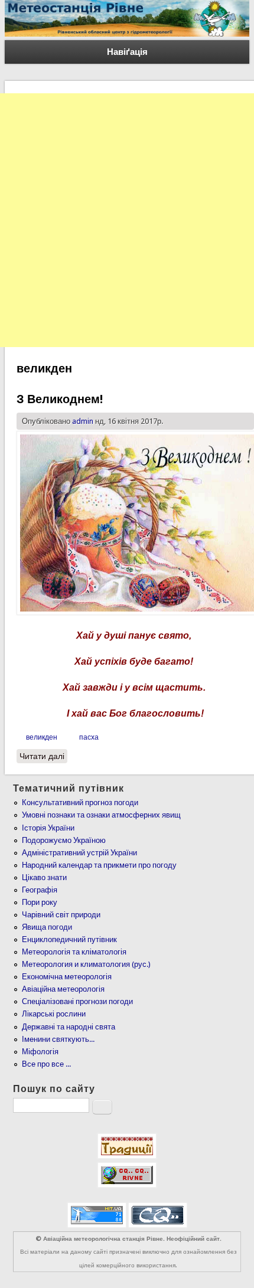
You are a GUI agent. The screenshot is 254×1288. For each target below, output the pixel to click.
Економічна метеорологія (67, 976)
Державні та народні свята (68, 1026)
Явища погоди (47, 927)
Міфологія (40, 1051)
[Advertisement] (127, 220)
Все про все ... (46, 1064)
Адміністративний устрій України (79, 852)
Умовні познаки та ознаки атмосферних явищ (101, 814)
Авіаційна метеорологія (63, 989)
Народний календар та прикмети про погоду (99, 865)
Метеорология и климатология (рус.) (86, 964)
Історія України (48, 827)
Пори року (39, 902)
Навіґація (127, 52)
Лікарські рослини (54, 1013)
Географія (39, 889)
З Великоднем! (60, 399)
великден (41, 737)
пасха (89, 737)
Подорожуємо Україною (64, 840)
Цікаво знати (44, 877)
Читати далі (43, 756)
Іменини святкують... (58, 1039)
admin (82, 421)
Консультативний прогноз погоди (80, 802)
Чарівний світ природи (61, 914)
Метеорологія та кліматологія (74, 951)
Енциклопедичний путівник (69, 939)
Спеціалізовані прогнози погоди (77, 1001)
